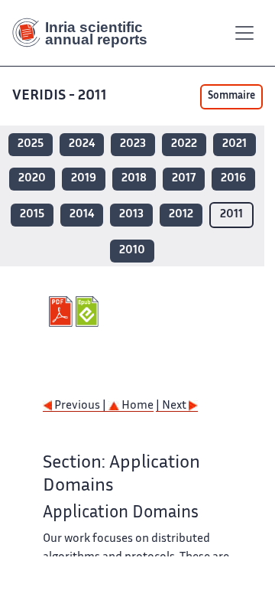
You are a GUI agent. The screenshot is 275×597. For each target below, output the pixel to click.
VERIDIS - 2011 (59, 96)
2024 (82, 144)
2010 (132, 251)
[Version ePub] (89, 311)
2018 (134, 179)
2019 (83, 179)
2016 (233, 179)
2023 (133, 144)
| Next (172, 406)
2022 (184, 144)
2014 (82, 215)
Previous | (80, 406)
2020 (32, 179)
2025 (31, 144)
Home (136, 406)
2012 (181, 215)
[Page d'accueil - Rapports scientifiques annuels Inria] (85, 33)
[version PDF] (62, 311)
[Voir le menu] (244, 33)
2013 (131, 215)
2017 (184, 179)
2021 (234, 144)
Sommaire (231, 96)
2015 (32, 215)
